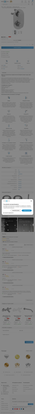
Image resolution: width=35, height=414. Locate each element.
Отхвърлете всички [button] (15, 210)
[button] (8, 212)
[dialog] (17, 207)
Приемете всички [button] (27, 210)
